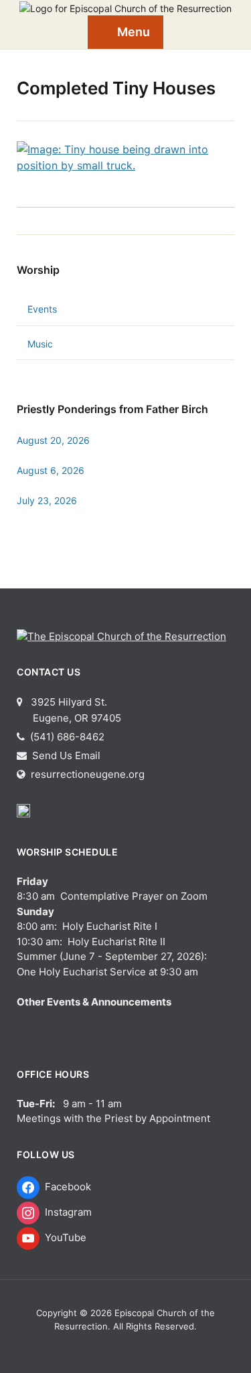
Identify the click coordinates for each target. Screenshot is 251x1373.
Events (42, 309)
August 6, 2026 (50, 470)
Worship (38, 269)
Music (40, 343)
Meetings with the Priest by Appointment (113, 1118)
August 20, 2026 (53, 440)
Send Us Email (64, 755)
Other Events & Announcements (94, 1001)
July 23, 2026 (47, 500)
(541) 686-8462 (65, 736)
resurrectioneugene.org (88, 774)
